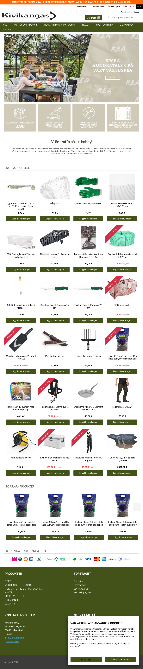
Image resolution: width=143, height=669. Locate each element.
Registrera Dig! (126, 12)
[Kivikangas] (32, 15)
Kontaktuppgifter (113, 7)
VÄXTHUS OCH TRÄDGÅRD (26, 25)
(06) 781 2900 (12, 641)
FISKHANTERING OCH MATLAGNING (59, 25)
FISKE (4, 25)
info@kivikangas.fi (14, 637)
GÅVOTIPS (6, 30)
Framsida (78, 581)
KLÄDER (85, 25)
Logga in (137, 12)
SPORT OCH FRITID (104, 25)
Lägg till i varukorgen (21, 219)
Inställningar (86, 659)
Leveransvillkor (98, 7)
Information (81, 7)
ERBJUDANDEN (126, 25)
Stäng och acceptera (120, 659)
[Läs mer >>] (20, 118)
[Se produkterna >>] (71, 68)
